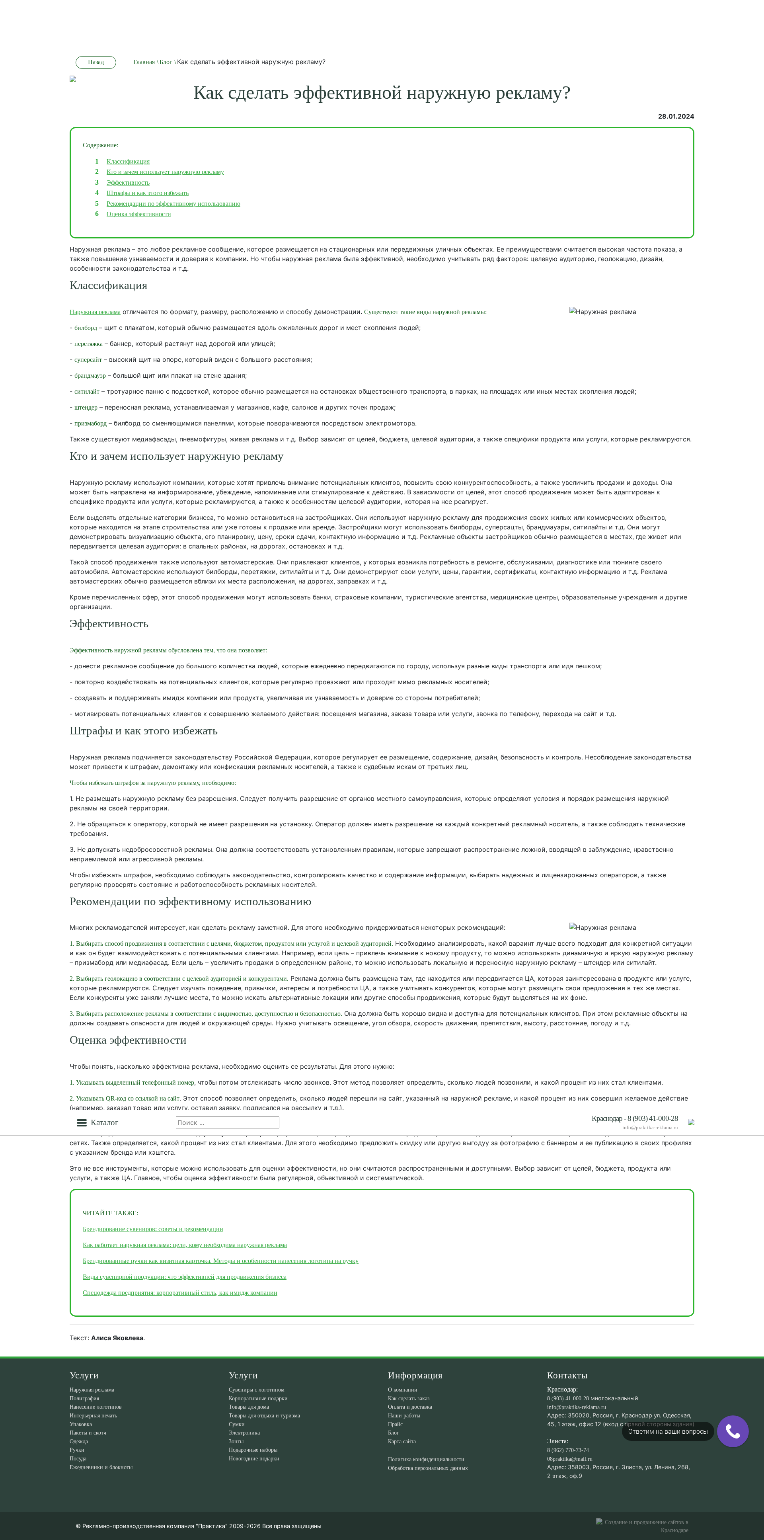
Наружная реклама (95, 311)
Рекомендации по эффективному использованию (173, 203)
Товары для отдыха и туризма (264, 1415)
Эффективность (128, 182)
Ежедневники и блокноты (101, 1467)
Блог (393, 1432)
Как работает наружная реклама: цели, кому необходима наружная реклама (185, 1244)
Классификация (128, 161)
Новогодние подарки (254, 1458)
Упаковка (81, 1424)
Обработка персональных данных (428, 1468)
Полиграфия (84, 1398)
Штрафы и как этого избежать (148, 192)
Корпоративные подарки (258, 1398)
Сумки (237, 1424)
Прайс (395, 1424)
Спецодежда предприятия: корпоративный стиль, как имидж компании (180, 1292)
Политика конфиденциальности (426, 1459)
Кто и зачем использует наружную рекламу (165, 171)
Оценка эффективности (139, 214)
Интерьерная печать (93, 1415)
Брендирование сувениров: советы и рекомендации (153, 1229)
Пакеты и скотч (88, 1432)
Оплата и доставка (410, 1406)
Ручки (77, 1449)
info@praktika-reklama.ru (650, 1127)
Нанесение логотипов (96, 1406)
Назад (96, 62)
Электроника (244, 1432)
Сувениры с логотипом (257, 1389)
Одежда (79, 1441)
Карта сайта (402, 1441)
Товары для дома (249, 1406)
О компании (402, 1389)
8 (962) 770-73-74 (568, 1450)
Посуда (78, 1458)
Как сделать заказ (409, 1398)
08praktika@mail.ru (569, 1459)
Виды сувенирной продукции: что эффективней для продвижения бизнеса (184, 1276)
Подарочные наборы (253, 1449)
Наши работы (404, 1415)
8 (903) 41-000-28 (568, 1398)
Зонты (236, 1441)
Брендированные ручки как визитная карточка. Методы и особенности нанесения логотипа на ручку (221, 1260)
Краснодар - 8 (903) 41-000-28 (635, 1118)
